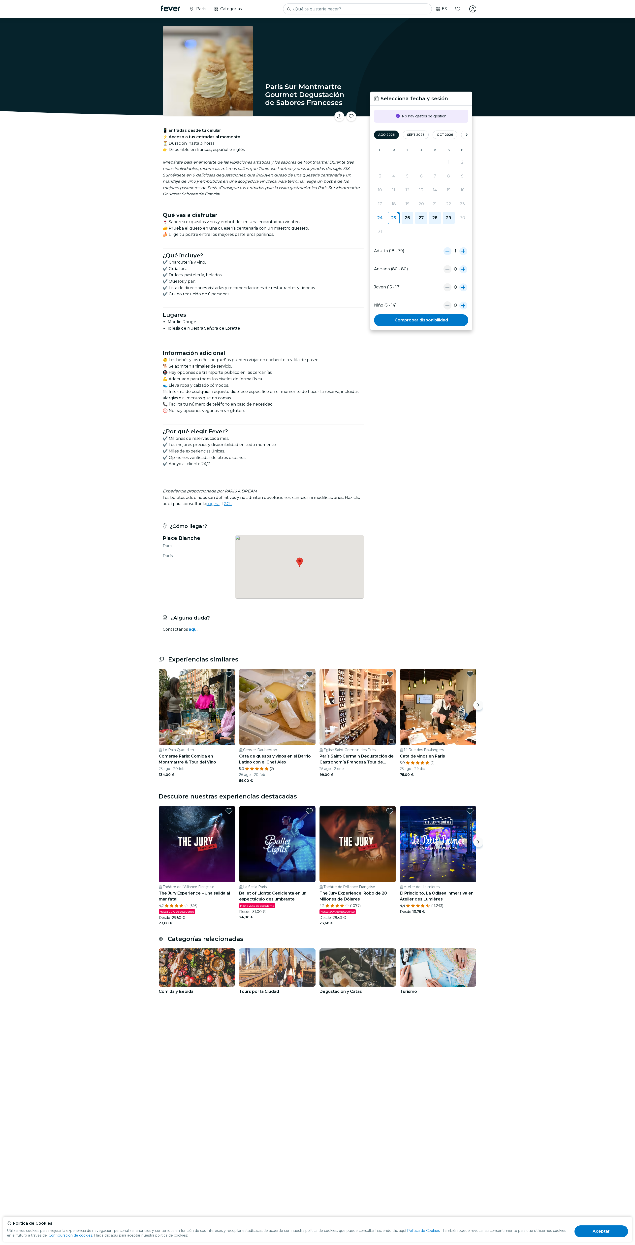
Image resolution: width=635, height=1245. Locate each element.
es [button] (444, 9)
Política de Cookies (423, 1230)
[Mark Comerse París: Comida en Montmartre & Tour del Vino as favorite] (229, 674)
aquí (193, 629)
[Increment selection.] (463, 251)
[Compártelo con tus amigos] (339, 116)
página (213, 503)
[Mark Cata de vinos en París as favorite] (470, 674)
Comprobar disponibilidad (421, 320)
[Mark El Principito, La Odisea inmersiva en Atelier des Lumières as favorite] (470, 811)
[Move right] (478, 705)
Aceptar (601, 1231)
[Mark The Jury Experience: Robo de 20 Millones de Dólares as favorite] (389, 811)
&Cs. (228, 503)
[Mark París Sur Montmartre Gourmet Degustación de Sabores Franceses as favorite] (351, 116)
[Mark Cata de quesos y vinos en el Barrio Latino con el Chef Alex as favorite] (309, 674)
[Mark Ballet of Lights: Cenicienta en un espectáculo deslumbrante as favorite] (309, 811)
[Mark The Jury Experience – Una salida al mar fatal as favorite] (229, 811)
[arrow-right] (466, 135)
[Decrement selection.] (447, 251)
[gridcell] (394, 218)
